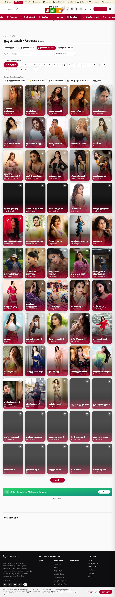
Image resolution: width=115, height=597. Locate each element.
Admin (90, 576)
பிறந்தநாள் (95, 81)
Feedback (91, 570)
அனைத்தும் (11, 65)
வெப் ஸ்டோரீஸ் (56, 81)
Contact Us (92, 560)
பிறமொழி (58, 571)
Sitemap (91, 573)
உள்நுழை (102, 9)
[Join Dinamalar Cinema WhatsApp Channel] (81, 9)
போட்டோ (13, 36)
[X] (10, 585)
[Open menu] (110, 9)
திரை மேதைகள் (60, 581)
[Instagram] (76, 9)
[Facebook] (5, 585)
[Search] (90, 9)
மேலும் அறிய (92, 592)
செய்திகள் (58, 560)
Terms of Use (92, 567)
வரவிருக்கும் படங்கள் (76, 81)
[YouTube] (72, 9)
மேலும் (56, 480)
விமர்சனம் (74, 560)
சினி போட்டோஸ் (37, 81)
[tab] (11, 48)
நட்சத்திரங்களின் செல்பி (14, 81)
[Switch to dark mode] (86, 9)
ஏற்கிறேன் (106, 592)
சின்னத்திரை (59, 577)
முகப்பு (5, 36)
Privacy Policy (93, 563)
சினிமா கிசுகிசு (59, 574)
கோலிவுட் (57, 564)
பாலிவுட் (57, 567)
